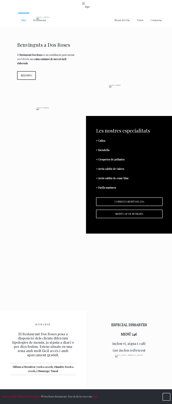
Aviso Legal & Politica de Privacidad (20, 396)
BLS (95, 396)
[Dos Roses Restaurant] (86, 6)
